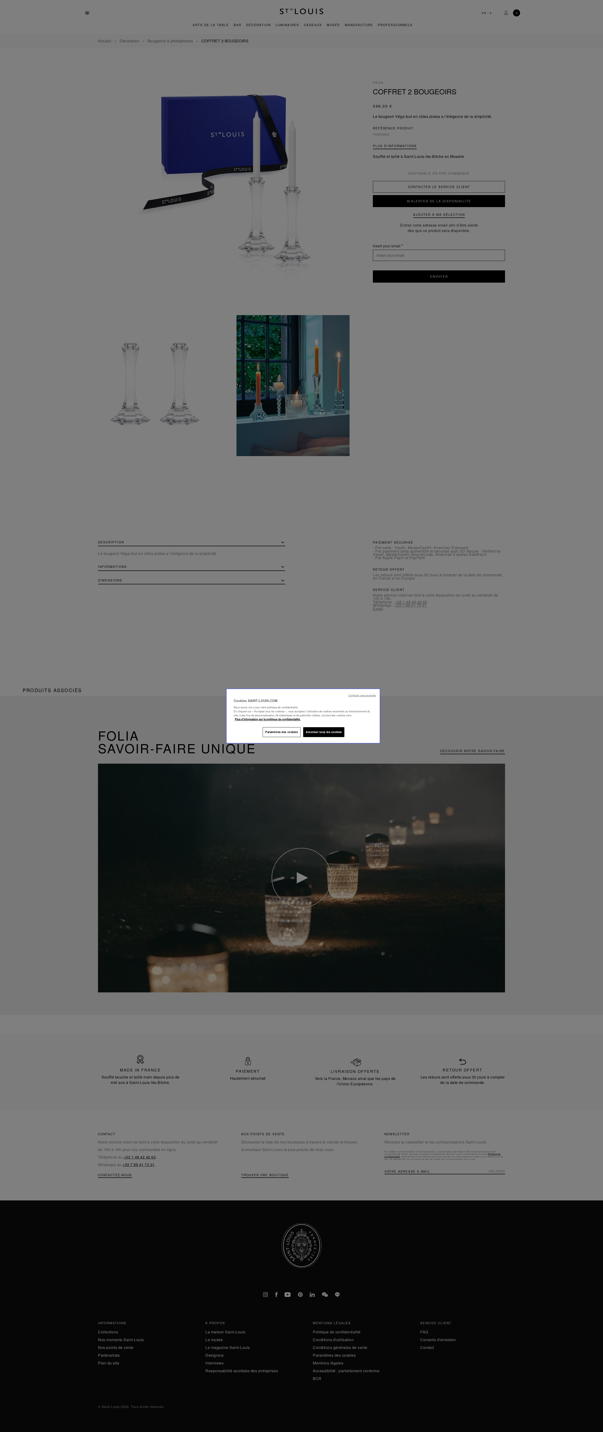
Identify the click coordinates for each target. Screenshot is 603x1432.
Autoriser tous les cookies (324, 732)
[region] (303, 716)
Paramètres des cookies (281, 732)
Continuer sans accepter (362, 695)
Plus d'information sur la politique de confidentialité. (268, 719)
